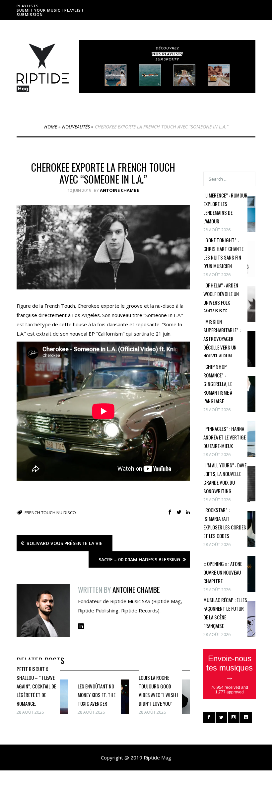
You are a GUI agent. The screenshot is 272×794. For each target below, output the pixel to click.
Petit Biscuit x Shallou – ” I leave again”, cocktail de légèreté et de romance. (36, 686)
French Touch (40, 513)
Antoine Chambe (119, 190)
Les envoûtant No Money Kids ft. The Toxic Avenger (96, 694)
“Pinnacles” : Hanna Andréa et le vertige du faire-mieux (224, 437)
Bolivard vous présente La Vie (64, 543)
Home (50, 126)
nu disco (66, 513)
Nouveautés (76, 126)
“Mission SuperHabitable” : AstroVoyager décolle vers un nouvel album (221, 338)
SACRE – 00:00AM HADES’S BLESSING (139, 559)
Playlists (28, 5)
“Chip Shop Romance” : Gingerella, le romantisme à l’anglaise (217, 384)
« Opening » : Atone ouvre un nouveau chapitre (222, 572)
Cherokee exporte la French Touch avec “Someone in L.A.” (103, 173)
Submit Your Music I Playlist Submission (50, 12)
